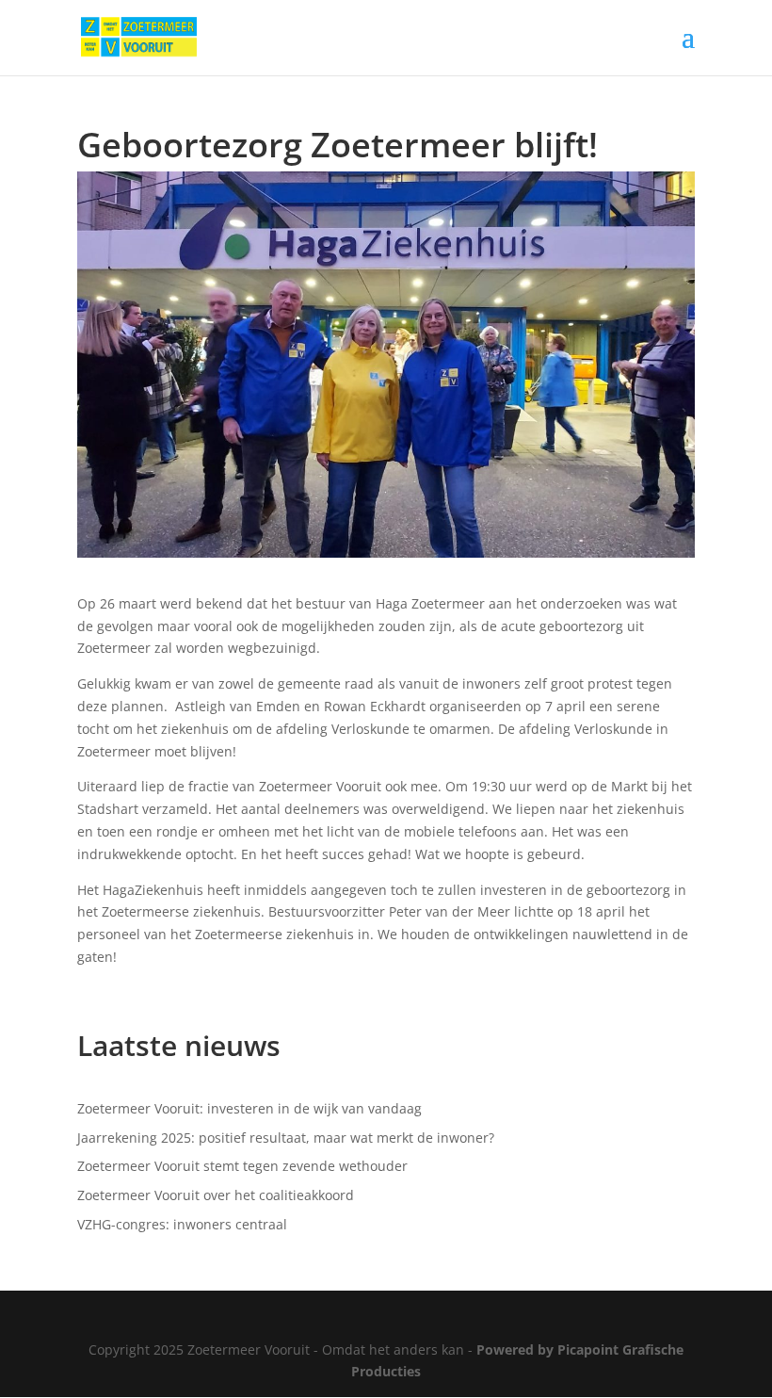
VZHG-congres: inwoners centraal (182, 1224)
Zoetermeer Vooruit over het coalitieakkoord (215, 1195)
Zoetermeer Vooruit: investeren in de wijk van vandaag (249, 1108)
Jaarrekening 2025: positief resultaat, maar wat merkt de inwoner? (285, 1137)
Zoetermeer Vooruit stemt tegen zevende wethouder (242, 1166)
